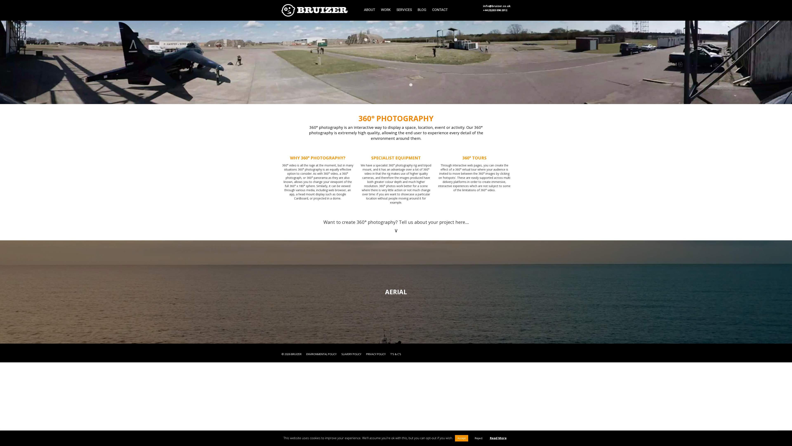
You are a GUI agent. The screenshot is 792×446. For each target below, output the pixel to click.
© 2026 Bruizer (292, 354)
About (369, 9)
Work (386, 9)
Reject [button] (478, 438)
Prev (6, 292)
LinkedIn (508, 353)
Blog (422, 9)
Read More (498, 438)
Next (786, 292)
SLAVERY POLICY (351, 354)
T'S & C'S (395, 354)
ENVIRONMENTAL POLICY (321, 354)
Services (404, 9)
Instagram (494, 353)
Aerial (396, 292)
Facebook (488, 353)
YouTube (501, 353)
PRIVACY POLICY (376, 354)
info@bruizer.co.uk (496, 6)
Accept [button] (461, 438)
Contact (440, 9)
